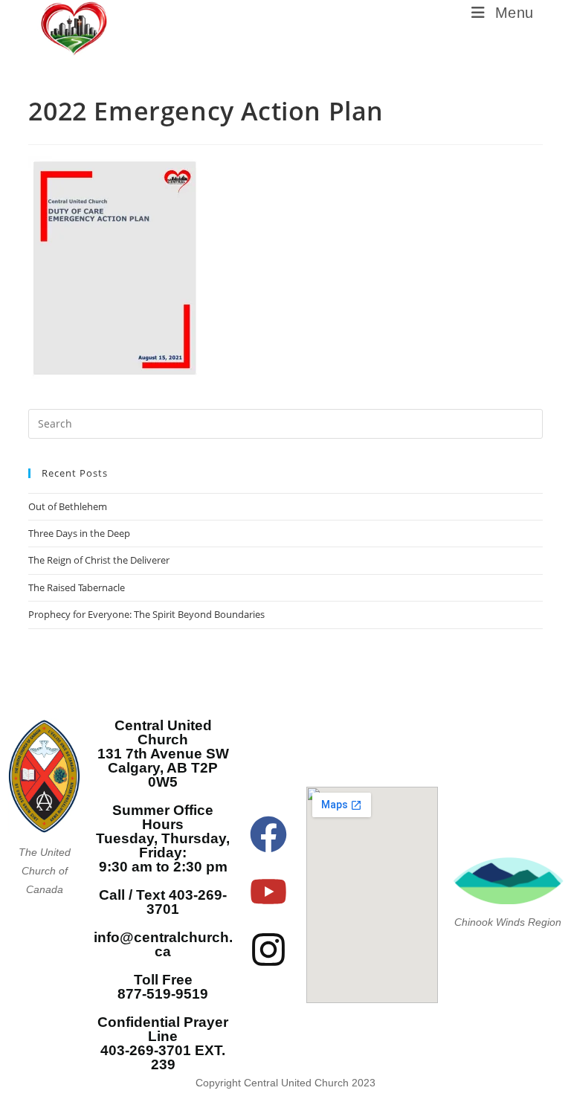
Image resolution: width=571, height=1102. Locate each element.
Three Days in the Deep (79, 533)
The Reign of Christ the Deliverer (99, 560)
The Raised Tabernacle (76, 587)
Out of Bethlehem (67, 506)
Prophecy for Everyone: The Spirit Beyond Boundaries (146, 614)
